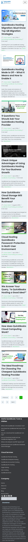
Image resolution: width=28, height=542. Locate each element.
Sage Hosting (5, 467)
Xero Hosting (4, 470)
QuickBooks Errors (6, 472)
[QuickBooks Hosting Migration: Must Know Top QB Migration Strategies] (14, 16)
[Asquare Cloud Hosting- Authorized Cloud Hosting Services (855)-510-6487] (5, 2)
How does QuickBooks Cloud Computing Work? (14, 329)
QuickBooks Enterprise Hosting (9, 459)
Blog (2, 491)
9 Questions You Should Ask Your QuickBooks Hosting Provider (13, 120)
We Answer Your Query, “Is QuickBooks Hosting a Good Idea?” (14, 289)
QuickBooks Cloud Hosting (15, 39)
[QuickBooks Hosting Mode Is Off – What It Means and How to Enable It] (14, 60)
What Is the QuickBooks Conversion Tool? (13, 426)
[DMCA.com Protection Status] (9, 500)
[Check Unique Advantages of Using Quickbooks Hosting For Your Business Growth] (14, 151)
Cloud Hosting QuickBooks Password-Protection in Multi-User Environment (13, 243)
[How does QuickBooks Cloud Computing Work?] (14, 317)
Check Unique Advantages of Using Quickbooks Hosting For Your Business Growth (13, 166)
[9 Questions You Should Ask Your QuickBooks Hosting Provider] (14, 107)
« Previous (5, 397)
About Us (3, 486)
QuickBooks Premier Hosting (9, 457)
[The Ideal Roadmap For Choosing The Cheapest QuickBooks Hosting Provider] (14, 357)
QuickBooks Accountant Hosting (10, 462)
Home (3, 483)
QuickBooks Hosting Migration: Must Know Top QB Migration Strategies (14, 29)
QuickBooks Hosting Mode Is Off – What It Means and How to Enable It (13, 74)
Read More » (7, 141)
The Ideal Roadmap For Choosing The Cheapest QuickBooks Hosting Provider (14, 370)
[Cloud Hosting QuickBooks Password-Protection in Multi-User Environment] (14, 228)
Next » (13, 402)
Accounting (5, 39)
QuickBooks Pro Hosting (7, 465)
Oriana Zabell (7, 37)
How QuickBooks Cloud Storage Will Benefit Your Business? (12, 197)
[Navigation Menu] (25, 2)
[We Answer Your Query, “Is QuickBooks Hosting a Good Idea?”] (14, 277)
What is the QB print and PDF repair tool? (12, 442)
